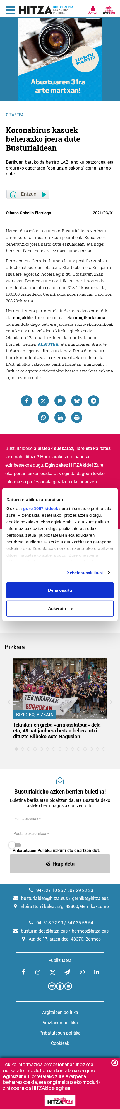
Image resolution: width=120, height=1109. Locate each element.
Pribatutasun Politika (32, 850)
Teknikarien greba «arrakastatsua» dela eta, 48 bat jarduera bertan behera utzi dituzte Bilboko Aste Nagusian (57, 730)
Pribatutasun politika (60, 1033)
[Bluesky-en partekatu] (76, 400)
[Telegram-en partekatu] (93, 400)
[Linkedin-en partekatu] (60, 417)
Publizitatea (60, 960)
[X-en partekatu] (43, 400)
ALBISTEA (48, 344)
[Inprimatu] (76, 417)
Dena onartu (60, 590)
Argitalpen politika (60, 1012)
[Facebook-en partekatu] (26, 400)
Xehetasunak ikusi (85, 572)
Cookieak (60, 1043)
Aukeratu (57, 608)
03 (106, 213)
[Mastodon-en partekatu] (60, 400)
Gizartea (15, 115)
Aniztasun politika (60, 1022)
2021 (97, 213)
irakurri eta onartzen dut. (56, 850)
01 (112, 213)
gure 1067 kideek (40, 508)
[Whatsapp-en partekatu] (43, 417)
